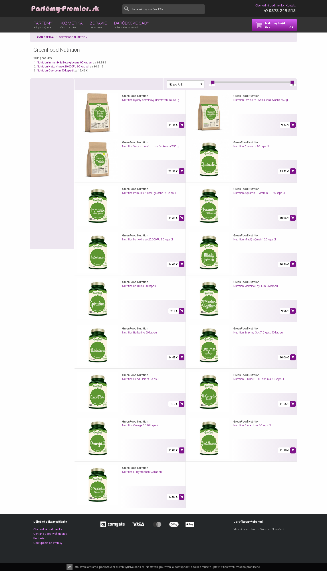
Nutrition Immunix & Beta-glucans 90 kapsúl (65, 62)
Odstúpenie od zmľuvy (47, 543)
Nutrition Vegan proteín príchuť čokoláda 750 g (150, 146)
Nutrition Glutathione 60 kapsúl (252, 425)
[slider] (212, 82)
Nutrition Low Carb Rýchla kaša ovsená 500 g (260, 100)
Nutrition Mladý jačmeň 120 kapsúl (254, 239)
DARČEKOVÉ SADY (131, 24)
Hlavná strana (44, 37)
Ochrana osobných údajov (50, 533)
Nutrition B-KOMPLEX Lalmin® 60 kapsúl (258, 379)
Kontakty (38, 538)
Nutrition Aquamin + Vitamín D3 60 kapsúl (259, 193)
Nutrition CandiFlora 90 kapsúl (140, 379)
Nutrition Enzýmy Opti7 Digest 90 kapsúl (258, 332)
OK (69, 567)
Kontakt (291, 5)
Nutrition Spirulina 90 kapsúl (139, 286)
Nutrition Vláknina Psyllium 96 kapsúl (256, 286)
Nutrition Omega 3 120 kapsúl (140, 425)
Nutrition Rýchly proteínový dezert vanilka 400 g (151, 100)
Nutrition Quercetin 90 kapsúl (55, 70)
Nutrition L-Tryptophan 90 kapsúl (142, 471)
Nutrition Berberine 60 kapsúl (139, 332)
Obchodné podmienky (269, 5)
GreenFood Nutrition (73, 37)
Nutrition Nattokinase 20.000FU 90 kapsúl (63, 66)
